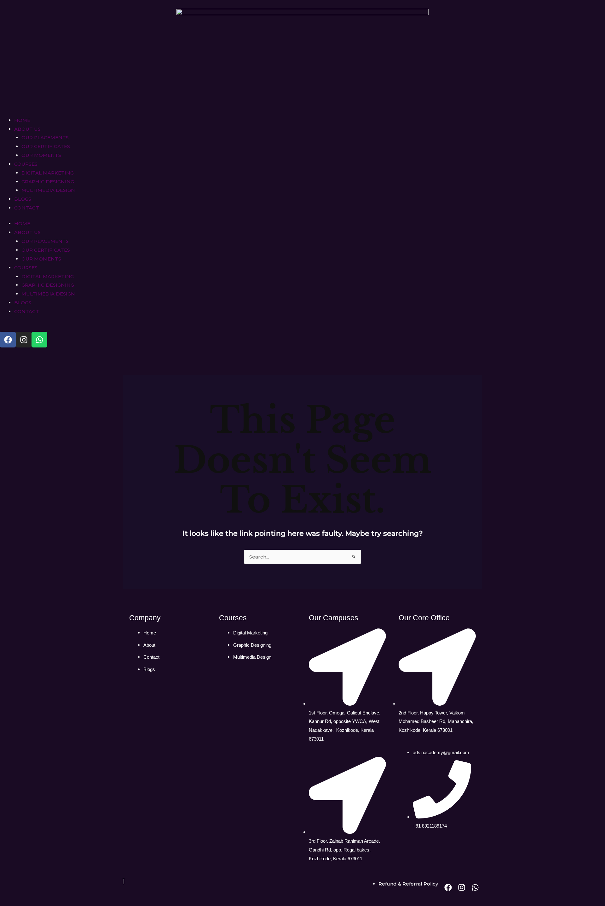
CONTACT (26, 208)
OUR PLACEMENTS (45, 137)
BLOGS (22, 199)
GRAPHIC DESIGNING (47, 182)
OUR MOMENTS (41, 155)
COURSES (25, 164)
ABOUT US (27, 129)
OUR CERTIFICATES (45, 146)
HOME (22, 120)
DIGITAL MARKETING (47, 173)
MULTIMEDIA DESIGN (48, 190)
